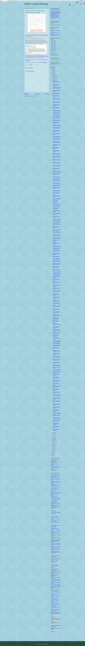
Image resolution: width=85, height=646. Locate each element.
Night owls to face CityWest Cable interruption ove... (57, 246)
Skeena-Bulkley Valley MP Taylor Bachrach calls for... (56, 99)
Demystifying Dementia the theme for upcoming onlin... (56, 188)
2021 (53, 73)
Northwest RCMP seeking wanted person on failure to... (56, 157)
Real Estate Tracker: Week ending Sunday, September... (56, 145)
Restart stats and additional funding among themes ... (57, 238)
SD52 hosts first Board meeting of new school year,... (56, 338)
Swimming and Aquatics (54, 590)
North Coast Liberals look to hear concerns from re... (57, 199)
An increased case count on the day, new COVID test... (57, 292)
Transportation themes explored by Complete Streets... (56, 211)
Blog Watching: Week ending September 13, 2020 (56, 390)
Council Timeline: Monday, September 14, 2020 (56, 333)
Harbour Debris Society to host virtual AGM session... (56, 85)
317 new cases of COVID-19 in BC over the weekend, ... (56, 354)
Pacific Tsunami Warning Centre (55, 498)
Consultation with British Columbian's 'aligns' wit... (56, 274)
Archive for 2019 (53, 47)
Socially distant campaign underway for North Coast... (56, 235)
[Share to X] (36, 64)
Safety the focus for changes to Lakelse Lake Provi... (56, 324)
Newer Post (26, 94)
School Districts (53, 513)
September (54, 80)
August (54, 432)
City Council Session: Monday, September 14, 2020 (56, 381)
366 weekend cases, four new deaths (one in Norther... (56, 240)
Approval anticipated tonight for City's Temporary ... (56, 370)
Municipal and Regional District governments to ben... (56, 261)
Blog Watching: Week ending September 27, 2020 (56, 148)
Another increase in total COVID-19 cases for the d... (56, 416)
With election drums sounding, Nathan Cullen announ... (56, 295)
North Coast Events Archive (55, 55)
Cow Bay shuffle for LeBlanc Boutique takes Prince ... (56, 254)
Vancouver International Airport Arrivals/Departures (55, 506)
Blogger (47, 644)
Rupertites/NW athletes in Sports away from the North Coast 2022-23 (56, 614)
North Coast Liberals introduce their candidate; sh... (56, 142)
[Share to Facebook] (37, 64)
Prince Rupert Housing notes (55, 466)
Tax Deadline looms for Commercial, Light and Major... (56, 280)
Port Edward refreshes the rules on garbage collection (56, 105)
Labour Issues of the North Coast (55, 539)
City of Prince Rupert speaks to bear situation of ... (56, 348)
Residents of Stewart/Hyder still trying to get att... (57, 191)
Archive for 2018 (53, 48)
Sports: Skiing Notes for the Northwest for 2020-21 (56, 113)
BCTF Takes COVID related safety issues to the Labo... (57, 283)
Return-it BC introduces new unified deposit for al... (56, 108)
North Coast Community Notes (55, 543)
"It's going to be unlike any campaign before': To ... (56, 248)
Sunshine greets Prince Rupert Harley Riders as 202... (56, 154)
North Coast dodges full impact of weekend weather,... (56, 131)
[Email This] (34, 64)
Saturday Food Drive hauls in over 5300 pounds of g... (56, 139)
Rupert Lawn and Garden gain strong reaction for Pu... (56, 118)
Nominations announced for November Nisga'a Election (56, 91)
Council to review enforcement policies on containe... (56, 301)
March (54, 439)
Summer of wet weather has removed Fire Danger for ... (57, 402)
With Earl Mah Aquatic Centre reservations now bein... (56, 421)
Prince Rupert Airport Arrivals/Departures (54, 501)
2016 (53, 448)
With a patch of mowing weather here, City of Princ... (56, 407)
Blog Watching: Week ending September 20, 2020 (56, 267)
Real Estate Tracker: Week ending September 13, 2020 (56, 387)
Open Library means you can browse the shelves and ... (56, 363)
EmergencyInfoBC (53, 491)
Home (37, 94)
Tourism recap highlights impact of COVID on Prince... (56, 312)
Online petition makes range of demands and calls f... (57, 171)
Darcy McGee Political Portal (55, 522)
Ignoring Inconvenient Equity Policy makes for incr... (56, 227)
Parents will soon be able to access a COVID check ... (56, 307)
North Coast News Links (54, 459)
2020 (53, 74)
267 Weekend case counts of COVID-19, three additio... (56, 123)
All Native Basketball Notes (55, 599)
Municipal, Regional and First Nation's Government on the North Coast (55, 541)
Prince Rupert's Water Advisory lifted (56, 208)
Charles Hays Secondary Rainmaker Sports (54, 569)
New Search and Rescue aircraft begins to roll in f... (57, 115)
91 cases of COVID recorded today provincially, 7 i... (55, 201)
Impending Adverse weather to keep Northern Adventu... (57, 243)
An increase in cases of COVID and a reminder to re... (57, 82)
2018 (53, 445)
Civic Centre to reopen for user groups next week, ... (56, 360)
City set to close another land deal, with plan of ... (56, 178)
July (53, 433)
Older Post (47, 94)
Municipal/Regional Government (55, 512)
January (54, 442)
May (53, 436)
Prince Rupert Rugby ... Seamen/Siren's (54, 606)
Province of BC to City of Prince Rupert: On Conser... (56, 327)
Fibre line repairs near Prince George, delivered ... (56, 232)
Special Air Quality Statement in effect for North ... (56, 393)
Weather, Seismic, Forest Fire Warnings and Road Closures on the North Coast (55, 552)
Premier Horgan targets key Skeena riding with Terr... (57, 136)
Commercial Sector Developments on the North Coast (55, 529)
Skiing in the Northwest (54, 598)
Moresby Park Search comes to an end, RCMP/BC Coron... (56, 318)
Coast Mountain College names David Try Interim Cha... (56, 214)
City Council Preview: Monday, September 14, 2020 (56, 378)
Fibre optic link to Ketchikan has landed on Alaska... (56, 345)
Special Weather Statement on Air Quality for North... (56, 341)
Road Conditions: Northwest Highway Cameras (55, 476)
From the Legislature (54, 521)
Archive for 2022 (53, 43)
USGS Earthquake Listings (55, 497)
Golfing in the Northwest (54, 611)
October (54, 78)
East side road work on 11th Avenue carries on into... (57, 230)
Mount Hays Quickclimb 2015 (55, 579)
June (53, 435)
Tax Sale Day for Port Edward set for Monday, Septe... (56, 196)
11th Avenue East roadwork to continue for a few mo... (57, 125)
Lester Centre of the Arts (54, 559)
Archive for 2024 (53, 40)
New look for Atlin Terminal (56, 176)
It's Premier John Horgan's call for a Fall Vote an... (56, 259)
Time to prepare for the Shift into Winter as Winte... (57, 93)
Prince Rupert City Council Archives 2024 (55, 470)
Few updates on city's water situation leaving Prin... (57, 372)
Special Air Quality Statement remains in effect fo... (56, 384)
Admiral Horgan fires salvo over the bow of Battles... (56, 418)
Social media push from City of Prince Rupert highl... (56, 309)
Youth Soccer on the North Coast (55, 589)
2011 (52, 455)
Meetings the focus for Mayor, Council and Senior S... (56, 321)
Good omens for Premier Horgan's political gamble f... (56, 166)
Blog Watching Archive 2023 (55, 59)
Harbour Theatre (53, 562)
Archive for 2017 (53, 49)
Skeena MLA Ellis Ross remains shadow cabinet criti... (56, 404)
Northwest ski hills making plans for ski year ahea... (56, 111)
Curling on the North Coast (55, 602)
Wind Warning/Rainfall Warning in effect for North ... (56, 151)
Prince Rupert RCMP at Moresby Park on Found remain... (56, 399)
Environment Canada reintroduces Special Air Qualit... (56, 298)
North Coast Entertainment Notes (56, 558)
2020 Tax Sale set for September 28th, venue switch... (56, 289)
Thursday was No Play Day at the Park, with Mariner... (57, 286)
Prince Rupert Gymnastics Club (55, 584)
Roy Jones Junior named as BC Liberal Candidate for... (56, 163)
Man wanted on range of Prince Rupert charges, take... (56, 357)
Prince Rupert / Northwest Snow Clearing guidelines (55, 35)
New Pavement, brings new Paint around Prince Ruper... (57, 277)
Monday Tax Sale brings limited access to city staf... (56, 169)
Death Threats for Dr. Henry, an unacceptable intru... (56, 217)
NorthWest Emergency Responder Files (54, 461)
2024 (53, 69)
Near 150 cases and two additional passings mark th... (56, 181)
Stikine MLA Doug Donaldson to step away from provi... (56, 351)
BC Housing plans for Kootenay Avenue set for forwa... (56, 375)
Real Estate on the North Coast (55, 546)
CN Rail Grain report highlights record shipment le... (55, 424)
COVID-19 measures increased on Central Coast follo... (56, 410)
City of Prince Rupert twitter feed (55, 481)
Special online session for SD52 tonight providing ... (56, 185)
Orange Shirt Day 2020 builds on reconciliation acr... (56, 96)
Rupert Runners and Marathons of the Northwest (55, 610)
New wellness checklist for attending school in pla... (56, 204)
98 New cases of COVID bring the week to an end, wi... (56, 160)
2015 (53, 449)
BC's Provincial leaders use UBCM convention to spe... (57, 174)
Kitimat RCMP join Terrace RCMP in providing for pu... (56, 88)
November (54, 77)
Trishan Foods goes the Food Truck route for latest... (56, 304)
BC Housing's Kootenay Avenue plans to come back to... (56, 330)
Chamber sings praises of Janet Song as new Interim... (56, 430)
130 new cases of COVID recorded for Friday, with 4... (56, 396)
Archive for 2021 (53, 44)
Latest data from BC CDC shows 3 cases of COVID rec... (57, 224)
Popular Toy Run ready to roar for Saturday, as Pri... (57, 183)
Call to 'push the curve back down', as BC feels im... (57, 270)
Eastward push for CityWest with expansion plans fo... (57, 219)
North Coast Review (36, 3)
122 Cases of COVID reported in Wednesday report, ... (56, 315)
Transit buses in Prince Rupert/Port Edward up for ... (56, 251)
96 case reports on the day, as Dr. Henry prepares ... (56, 222)
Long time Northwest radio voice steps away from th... (56, 134)
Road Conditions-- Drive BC (55, 474)
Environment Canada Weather (55, 492)
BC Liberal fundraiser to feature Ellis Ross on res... (56, 427)
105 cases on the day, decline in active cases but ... (56, 102)
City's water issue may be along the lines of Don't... (56, 272)
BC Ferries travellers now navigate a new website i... (56, 128)
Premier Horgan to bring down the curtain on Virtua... (56, 193)
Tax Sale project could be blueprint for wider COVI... (57, 120)
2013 (53, 452)
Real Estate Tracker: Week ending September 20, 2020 (56, 264)
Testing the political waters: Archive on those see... (56, 256)
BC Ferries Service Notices (55, 486)
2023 (53, 70)
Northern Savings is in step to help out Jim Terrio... (56, 365)
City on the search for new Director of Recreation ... (56, 206)
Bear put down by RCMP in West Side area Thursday (57, 413)
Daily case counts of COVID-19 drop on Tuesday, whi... (56, 335)
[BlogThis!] (35, 64)
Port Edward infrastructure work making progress (56, 343)
